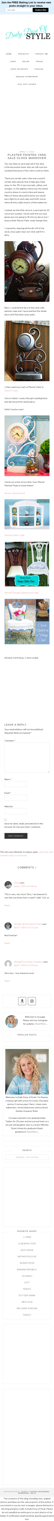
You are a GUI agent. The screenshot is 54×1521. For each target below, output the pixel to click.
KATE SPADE (27, 1250)
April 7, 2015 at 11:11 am (26, 927)
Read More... (33, 1131)
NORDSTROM (27, 1263)
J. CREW (27, 1237)
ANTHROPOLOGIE (27, 1256)
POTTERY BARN (27, 1295)
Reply (7, 905)
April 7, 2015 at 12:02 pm (26, 965)
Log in (33, 1493)
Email (7, 793)
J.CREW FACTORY (27, 1243)
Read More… (41, 1023)
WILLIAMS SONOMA (27, 1308)
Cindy (17, 882)
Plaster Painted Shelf (14, 493)
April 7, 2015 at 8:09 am (25, 886)
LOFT (27, 1282)
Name (8, 779)
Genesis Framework (39, 1491)
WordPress (23, 1493)
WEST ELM (27, 1302)
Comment (10, 740)
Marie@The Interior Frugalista (28, 961)
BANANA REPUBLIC (27, 1269)
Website (8, 806)
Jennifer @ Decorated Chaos (28, 924)
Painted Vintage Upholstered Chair (21, 592)
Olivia (24, 1491)
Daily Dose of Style (27, 32)
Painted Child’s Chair (14, 535)
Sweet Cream (11, 390)
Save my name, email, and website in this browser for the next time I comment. (23, 825)
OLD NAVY (27, 1276)
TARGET (27, 1289)
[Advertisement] (27, 117)
